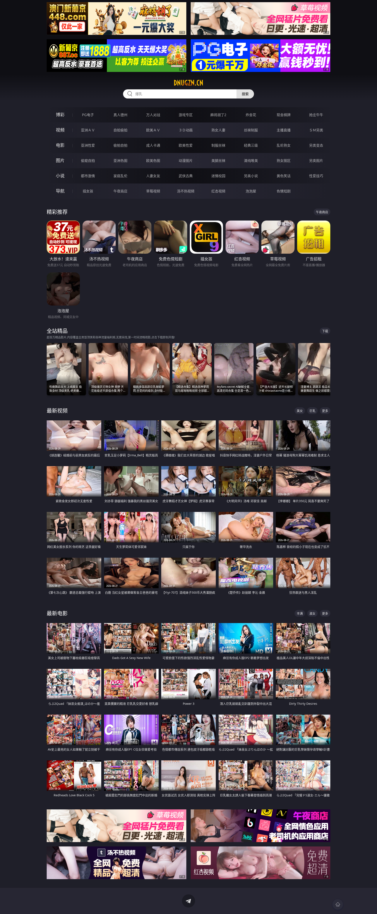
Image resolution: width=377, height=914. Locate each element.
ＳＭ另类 (316, 130)
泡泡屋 (251, 191)
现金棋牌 (284, 114)
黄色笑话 (284, 175)
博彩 (60, 115)
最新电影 (57, 613)
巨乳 (312, 411)
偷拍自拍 (120, 145)
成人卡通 (153, 145)
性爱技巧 (316, 175)
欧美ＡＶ (153, 130)
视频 (60, 130)
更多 (325, 411)
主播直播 (284, 130)
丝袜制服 (251, 130)
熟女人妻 (218, 130)
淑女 (312, 613)
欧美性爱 (186, 145)
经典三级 (251, 145)
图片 (60, 160)
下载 (325, 331)
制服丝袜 (218, 145)
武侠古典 (186, 175)
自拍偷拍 (120, 130)
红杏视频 (218, 191)
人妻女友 (153, 175)
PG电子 (88, 114)
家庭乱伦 (120, 175)
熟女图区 (284, 160)
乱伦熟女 (284, 145)
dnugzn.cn (188, 82)
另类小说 (251, 175)
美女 (300, 411)
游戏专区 (186, 114)
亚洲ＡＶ (88, 130)
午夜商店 (120, 191)
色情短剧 (284, 191)
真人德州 (120, 114)
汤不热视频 (185, 191)
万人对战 (153, 114)
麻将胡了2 (218, 114)
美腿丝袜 (218, 160)
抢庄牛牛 (316, 114)
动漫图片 (186, 160)
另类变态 (316, 145)
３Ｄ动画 (186, 130)
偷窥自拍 (88, 160)
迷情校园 (218, 175)
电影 (60, 145)
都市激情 (88, 175)
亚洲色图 (120, 160)
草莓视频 (153, 191)
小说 (60, 176)
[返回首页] (337, 904)
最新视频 (57, 410)
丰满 (300, 613)
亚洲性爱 (88, 145)
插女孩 (88, 191)
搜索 (245, 94)
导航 (60, 191)
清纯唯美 (251, 160)
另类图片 (316, 160)
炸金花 (251, 114)
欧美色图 (153, 160)
